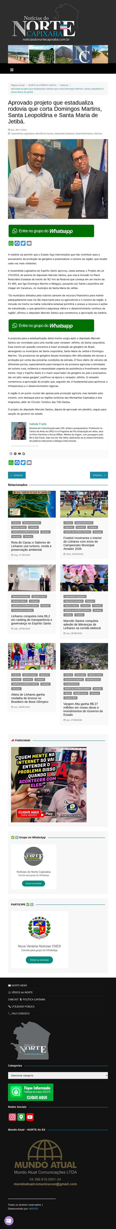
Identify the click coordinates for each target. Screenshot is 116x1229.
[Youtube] (19, 453)
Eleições (90, 601)
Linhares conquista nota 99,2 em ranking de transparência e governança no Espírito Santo (31, 619)
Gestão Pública (19, 601)
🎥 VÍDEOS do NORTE (20, 992)
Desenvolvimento (84, 133)
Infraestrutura (93, 679)
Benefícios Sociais (45, 133)
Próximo (97, 475)
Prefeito (79, 614)
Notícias (98, 133)
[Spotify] (15, 453)
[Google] (23, 453)
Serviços (16, 536)
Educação (80, 674)
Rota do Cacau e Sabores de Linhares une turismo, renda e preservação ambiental (31, 546)
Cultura (16, 522)
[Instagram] (11, 453)
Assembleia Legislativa (22, 133)
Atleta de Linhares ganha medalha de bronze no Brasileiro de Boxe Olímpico (29, 698)
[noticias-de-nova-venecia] (39, 939)
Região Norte (81, 693)
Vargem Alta (70, 697)
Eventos (80, 527)
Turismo (28, 536)
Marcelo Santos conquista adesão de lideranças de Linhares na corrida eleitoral (82, 624)
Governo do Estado (73, 679)
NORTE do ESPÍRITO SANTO (25, 532)
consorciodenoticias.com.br (24, 445)
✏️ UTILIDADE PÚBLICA (21, 1006)
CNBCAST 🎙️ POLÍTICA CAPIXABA (26, 999)
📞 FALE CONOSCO (19, 1013)
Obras (67, 693)
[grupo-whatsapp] (51, 230)
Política (68, 614)
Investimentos (71, 684)
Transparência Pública (22, 610)
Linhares (33, 527)
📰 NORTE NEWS (17, 985)
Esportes (69, 527)
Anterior (18, 475)
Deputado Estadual (64, 133)
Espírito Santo (19, 527)
